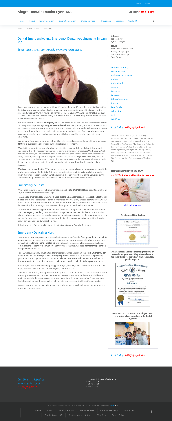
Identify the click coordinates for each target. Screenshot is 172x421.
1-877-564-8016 (146, 12)
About (147, 3)
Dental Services (88, 21)
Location (120, 21)
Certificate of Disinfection (133, 215)
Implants (115, 103)
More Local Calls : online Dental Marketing (93, 405)
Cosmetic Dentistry (67, 21)
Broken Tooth (117, 83)
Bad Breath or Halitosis (121, 75)
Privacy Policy (118, 415)
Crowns (114, 87)
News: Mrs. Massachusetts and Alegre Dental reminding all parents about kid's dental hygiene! (133, 316)
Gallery (114, 115)
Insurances (106, 21)
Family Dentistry (46, 21)
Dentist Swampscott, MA (79, 415)
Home (138, 3)
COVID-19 (132, 21)
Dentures (115, 91)
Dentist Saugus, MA (53, 415)
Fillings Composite (119, 99)
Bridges (114, 79)
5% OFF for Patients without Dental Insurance (132, 175)
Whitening (116, 111)
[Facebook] (21, 3)
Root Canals (116, 107)
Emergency (116, 95)
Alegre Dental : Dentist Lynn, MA (45, 12)
